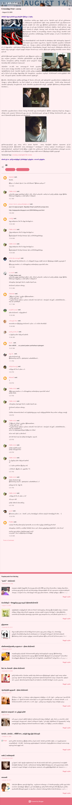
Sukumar (11, 293)
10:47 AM (12, 348)
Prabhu (11, 522)
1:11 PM (11, 361)
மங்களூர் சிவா (13, 321)
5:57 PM (11, 396)
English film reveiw (26, 155)
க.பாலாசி (11, 272)
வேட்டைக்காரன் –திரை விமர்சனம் (13, 668)
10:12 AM (12, 288)
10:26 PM (12, 516)
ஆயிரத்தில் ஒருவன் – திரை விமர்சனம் (15, 690)
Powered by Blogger (37, 801)
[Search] (69, 4)
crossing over (16, 155)
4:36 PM (11, 372)
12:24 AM (12, 536)
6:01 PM (11, 472)
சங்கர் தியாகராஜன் (14, 258)
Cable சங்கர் (12, 3)
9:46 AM (11, 213)
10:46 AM (12, 337)
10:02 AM (12, 224)
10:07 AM (12, 267)
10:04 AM (12, 238)
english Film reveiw (22, 169)
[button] (69, 9)
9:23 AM (11, 186)
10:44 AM (12, 326)
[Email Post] (6, 166)
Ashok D (11, 377)
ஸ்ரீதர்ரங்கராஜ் (13, 366)
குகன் (10, 511)
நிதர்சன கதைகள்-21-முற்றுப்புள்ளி (14, 712)
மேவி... (11, 343)
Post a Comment (8, 540)
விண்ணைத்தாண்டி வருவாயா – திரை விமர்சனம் (18, 646)
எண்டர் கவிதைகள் (8, 755)
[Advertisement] (36, 556)
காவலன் (4, 777)
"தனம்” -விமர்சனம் (8, 581)
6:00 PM (11, 452)
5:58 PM (11, 415)
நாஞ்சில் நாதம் (13, 310)
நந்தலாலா (5, 624)
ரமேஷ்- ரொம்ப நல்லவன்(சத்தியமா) (19, 204)
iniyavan (11, 177)
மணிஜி (11, 218)
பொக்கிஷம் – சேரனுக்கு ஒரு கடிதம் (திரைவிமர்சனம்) (20, 602)
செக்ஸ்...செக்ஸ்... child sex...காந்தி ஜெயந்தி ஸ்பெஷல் (21, 733)
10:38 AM (12, 315)
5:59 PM (11, 439)
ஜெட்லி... (11, 354)
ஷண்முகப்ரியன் (13, 332)
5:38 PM (11, 383)
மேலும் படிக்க (66, 597)
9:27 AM (11, 199)
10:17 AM (12, 304)
